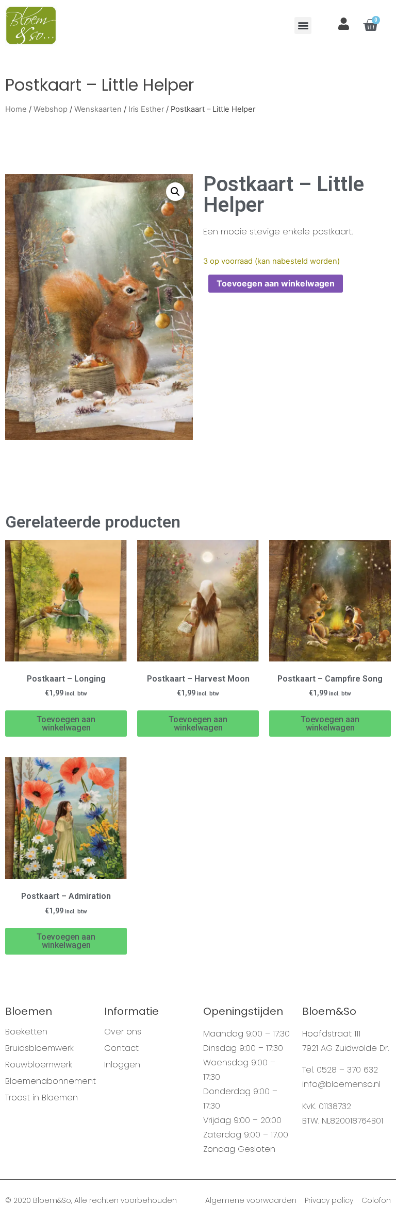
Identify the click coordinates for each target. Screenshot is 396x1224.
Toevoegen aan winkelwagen (276, 283)
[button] (302, 25)
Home (16, 109)
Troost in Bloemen (41, 1098)
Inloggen (122, 1065)
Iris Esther (146, 109)
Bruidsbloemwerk (39, 1048)
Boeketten (26, 1032)
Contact (121, 1048)
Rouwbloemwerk (38, 1065)
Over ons (122, 1032)
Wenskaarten (98, 109)
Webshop (51, 109)
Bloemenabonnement (49, 1081)
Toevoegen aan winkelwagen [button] (66, 724)
